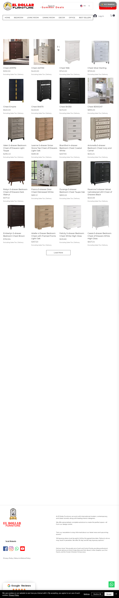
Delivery (20, 74)
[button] (112, 15)
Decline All (97, 594)
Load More (58, 253)
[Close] (116, 594)
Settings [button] (87, 594)
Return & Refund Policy (22, 558)
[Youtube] (22, 548)
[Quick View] (16, 52)
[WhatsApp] (17, 548)
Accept (108, 594)
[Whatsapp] (112, 584)
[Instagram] (11, 548)
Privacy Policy (8, 558)
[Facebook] (5, 548)
